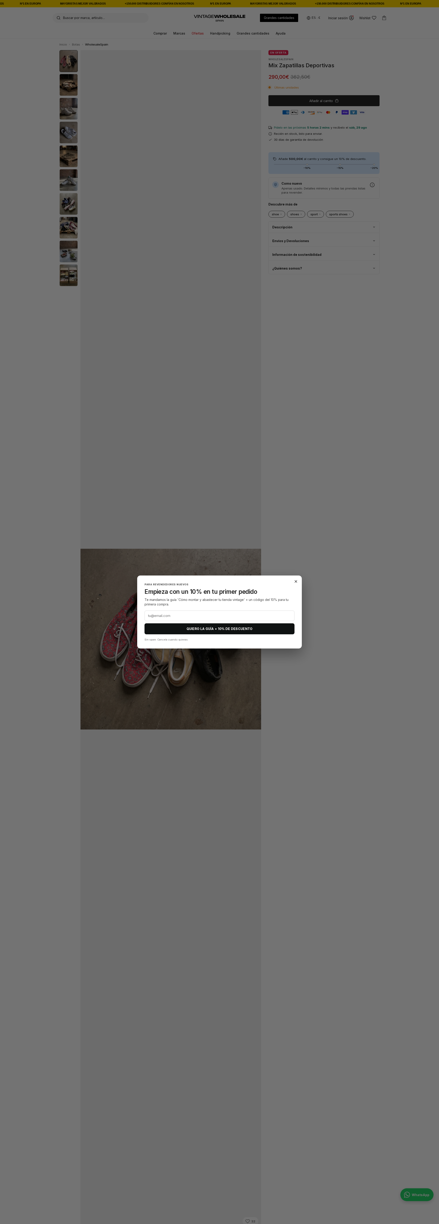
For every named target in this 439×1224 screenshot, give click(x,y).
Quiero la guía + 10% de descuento (220, 629)
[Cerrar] (296, 581)
